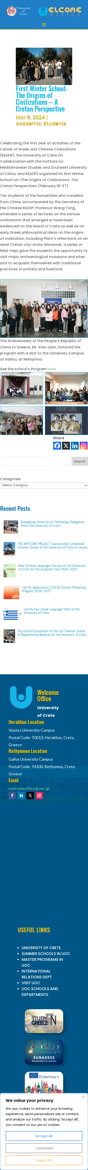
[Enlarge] (82, 285)
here (52, 369)
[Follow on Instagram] (39, 795)
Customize (44, 1148)
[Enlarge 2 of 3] (82, 378)
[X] (66, 446)
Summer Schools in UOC (46, 953)
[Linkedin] (75, 446)
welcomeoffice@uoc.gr (29, 788)
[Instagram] (84, 446)
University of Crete (41, 947)
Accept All (44, 1136)
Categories (10, 479)
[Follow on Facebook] (12, 795)
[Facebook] (57, 446)
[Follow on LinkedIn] (21, 795)
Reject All (44, 1160)
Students (55, 123)
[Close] (83, 1097)
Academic (28, 123)
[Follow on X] (30, 795)
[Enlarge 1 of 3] (37, 378)
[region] (44, 1131)
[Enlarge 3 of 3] (37, 412)
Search (80, 461)
